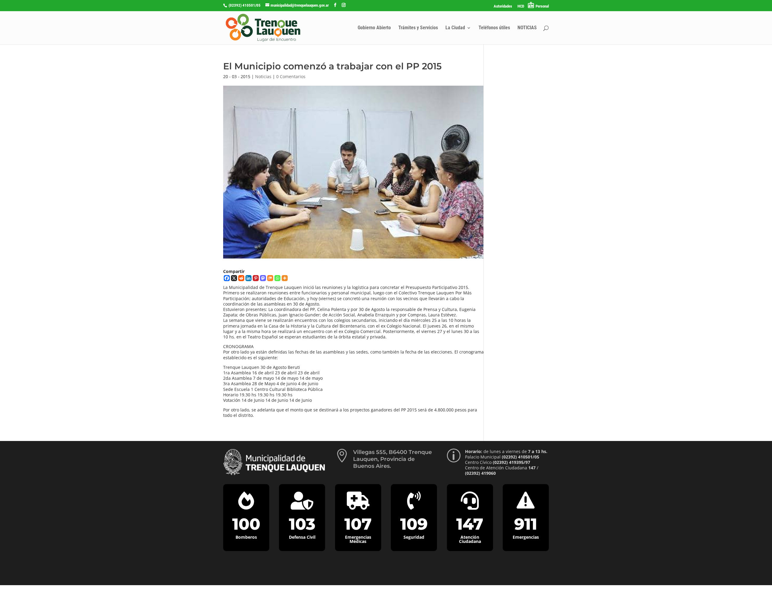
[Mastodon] (263, 278)
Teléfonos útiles (494, 28)
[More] (285, 278)
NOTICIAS (527, 28)
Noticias (263, 76)
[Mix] (270, 278)
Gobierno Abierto (374, 28)
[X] (234, 278)
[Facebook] (227, 278)
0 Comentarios (290, 76)
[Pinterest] (256, 278)
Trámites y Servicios (418, 28)
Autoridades (503, 6)
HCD (520, 6)
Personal (542, 6)
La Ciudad (455, 28)
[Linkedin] (248, 278)
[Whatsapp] (277, 278)
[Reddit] (241, 278)
